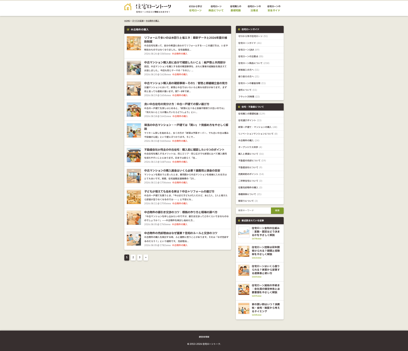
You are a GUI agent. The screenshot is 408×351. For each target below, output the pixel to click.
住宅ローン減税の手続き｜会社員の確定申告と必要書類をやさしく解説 (266, 289)
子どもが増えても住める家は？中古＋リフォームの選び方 (179, 192)
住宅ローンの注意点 (250, 56)
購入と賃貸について (251, 154)
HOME (127, 20)
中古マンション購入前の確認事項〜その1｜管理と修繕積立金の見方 (185, 83)
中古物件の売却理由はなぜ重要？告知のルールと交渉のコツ (180, 233)
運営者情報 (204, 337)
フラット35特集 (249, 96)
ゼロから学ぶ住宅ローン (253, 36)
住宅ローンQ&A (248, 50)
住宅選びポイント (250, 120)
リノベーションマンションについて (258, 134)
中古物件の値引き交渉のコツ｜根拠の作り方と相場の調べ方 (180, 212)
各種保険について (250, 194)
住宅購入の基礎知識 (251, 113)
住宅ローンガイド (250, 43)
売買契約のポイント (251, 174)
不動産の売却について (252, 160)
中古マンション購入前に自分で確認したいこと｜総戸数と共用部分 (185, 63)
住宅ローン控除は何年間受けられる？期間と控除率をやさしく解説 (266, 250)
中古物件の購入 (152, 20)
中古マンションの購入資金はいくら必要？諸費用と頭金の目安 (182, 171)
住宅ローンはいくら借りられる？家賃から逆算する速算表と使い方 (266, 269)
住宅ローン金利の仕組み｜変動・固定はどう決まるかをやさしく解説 (266, 231)
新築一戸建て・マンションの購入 (257, 127)
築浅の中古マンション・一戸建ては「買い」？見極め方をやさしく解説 (186, 127)
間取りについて (248, 201)
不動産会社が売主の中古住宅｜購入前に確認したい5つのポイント (184, 150)
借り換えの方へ (248, 76)
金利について (247, 90)
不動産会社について (250, 167)
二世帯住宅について (250, 181)
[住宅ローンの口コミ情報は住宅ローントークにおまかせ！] (147, 10)
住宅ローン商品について (254, 63)
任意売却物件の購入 (250, 187)
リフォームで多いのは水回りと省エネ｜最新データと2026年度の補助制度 (185, 40)
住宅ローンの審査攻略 (252, 83)
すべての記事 (138, 20)
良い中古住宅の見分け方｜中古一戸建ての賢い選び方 (176, 104)
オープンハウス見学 (250, 147)
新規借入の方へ (248, 70)
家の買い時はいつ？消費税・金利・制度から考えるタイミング (266, 308)
